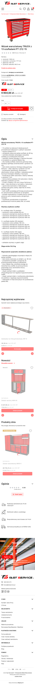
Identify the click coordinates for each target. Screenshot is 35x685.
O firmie (3, 605)
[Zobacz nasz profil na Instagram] (5, 591)
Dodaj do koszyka (17, 108)
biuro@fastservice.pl (9, 585)
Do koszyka (17, 349)
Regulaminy (4, 656)
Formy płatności (6, 634)
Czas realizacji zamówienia (9, 639)
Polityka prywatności (7, 646)
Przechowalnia (5, 617)
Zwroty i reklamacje (7, 658)
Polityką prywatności (13, 564)
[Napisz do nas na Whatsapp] (8, 591)
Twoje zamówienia (6, 612)
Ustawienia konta (6, 615)
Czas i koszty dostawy (8, 637)
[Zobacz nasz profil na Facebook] (2, 591)
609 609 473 (7, 582)
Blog (2, 649)
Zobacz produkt (17, 410)
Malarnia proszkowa (7, 624)
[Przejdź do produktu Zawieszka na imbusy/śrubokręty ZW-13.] (17, 321)
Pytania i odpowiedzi (7, 661)
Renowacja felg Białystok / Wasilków (12, 627)
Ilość (2, 100)
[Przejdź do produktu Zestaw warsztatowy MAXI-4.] (17, 444)
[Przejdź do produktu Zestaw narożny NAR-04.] (17, 381)
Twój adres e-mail (7, 552)
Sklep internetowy (15, 682)
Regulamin (12, 560)
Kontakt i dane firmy (7, 603)
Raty (2, 663)
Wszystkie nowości (7, 363)
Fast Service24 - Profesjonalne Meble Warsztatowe (13, 14)
